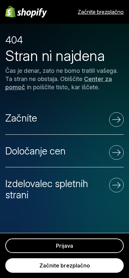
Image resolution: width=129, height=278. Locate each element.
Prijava (64, 245)
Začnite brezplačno (101, 12)
